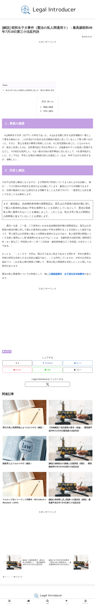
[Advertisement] (47, 61)
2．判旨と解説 (47, 111)
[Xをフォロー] (47, 384)
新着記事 (8, 351)
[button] (78, 370)
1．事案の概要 (47, 107)
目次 (44, 101)
